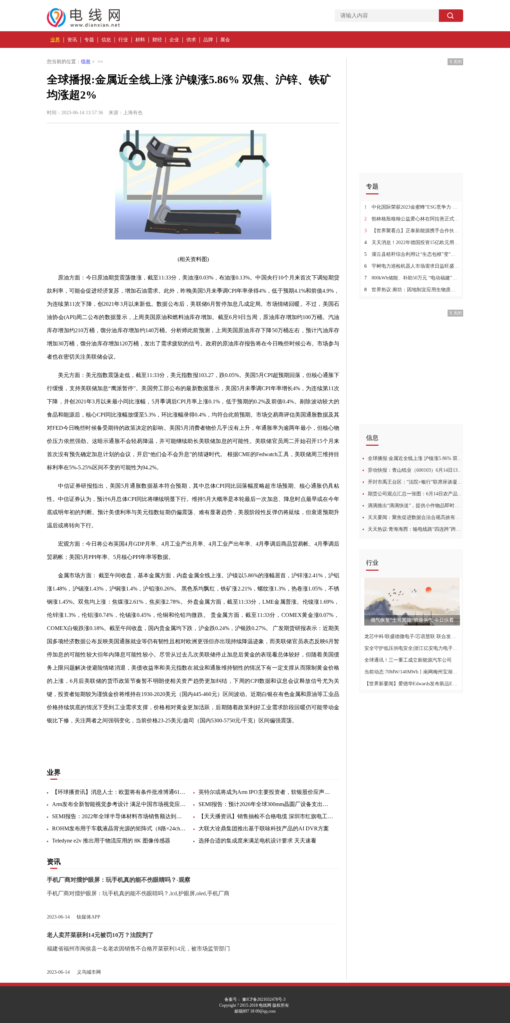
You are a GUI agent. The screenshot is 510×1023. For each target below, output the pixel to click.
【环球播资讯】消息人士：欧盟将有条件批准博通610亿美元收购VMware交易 (119, 792)
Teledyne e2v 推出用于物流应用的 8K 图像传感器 (111, 841)
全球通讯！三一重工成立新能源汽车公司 (408, 660)
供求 (191, 39)
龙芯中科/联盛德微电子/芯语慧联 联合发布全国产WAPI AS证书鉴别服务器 (412, 636)
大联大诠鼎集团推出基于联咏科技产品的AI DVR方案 (263, 828)
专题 (89, 39)
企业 (174, 39)
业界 (55, 39)
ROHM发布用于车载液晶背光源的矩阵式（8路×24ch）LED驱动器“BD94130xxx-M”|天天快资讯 (119, 828)
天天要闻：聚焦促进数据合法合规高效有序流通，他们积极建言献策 (415, 517)
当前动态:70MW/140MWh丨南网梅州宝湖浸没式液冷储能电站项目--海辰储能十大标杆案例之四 (412, 671)
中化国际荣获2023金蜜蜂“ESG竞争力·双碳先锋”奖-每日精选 (412, 207)
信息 (106, 39)
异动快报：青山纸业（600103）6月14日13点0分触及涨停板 (415, 470)
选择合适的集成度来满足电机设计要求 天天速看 (257, 841)
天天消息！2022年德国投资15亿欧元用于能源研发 (412, 242)
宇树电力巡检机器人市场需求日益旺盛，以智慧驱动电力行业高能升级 (412, 266)
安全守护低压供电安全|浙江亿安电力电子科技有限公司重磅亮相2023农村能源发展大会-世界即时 (412, 648)
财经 (157, 39)
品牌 (208, 39)
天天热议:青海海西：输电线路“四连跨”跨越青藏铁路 (415, 529)
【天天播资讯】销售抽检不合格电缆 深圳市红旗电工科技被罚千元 (266, 816)
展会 (225, 39)
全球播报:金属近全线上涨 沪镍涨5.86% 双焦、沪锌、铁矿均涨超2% (415, 458)
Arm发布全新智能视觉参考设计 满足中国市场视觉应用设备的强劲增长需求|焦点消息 (119, 804)
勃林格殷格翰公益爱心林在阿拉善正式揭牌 (412, 218)
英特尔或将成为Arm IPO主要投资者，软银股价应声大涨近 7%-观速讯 (266, 792)
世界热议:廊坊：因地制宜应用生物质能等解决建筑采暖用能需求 (412, 289)
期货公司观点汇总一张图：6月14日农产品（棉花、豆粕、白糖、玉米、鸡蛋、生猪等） (415, 493)
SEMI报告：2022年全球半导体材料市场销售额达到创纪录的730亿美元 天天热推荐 (119, 816)
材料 (140, 39)
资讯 (72, 39)
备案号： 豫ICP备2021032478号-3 (255, 999)
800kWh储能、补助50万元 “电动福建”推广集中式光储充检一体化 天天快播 (412, 277)
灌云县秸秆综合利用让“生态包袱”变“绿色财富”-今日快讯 (412, 254)
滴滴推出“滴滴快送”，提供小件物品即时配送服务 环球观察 (415, 505)
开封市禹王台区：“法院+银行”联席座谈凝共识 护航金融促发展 (415, 482)
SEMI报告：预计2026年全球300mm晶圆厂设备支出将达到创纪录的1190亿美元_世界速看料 (266, 804)
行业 (123, 39)
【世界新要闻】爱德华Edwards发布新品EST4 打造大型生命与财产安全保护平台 (412, 683)
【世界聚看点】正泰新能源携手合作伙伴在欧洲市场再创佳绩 (412, 230)
